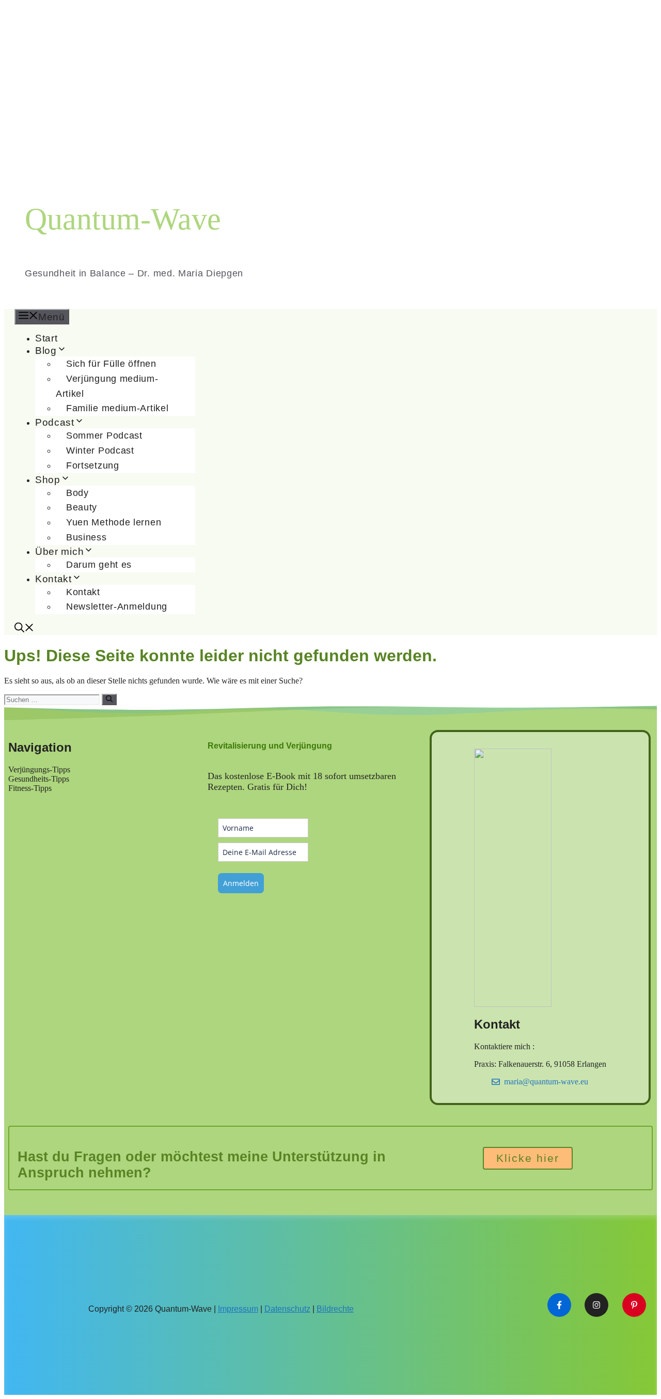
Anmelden (241, 883)
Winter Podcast (100, 450)
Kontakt (53, 578)
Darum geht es (99, 564)
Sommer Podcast (104, 435)
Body (77, 493)
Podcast (54, 422)
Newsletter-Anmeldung (116, 606)
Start (46, 338)
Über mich (59, 551)
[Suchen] (109, 699)
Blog (46, 350)
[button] (24, 629)
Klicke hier (527, 1158)
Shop (47, 479)
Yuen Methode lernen (113, 522)
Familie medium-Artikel (117, 408)
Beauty (81, 507)
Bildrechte (335, 1308)
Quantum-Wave (123, 219)
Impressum (238, 1308)
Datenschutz (287, 1308)
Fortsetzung (92, 465)
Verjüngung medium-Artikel (107, 386)
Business (86, 537)
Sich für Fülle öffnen (111, 364)
